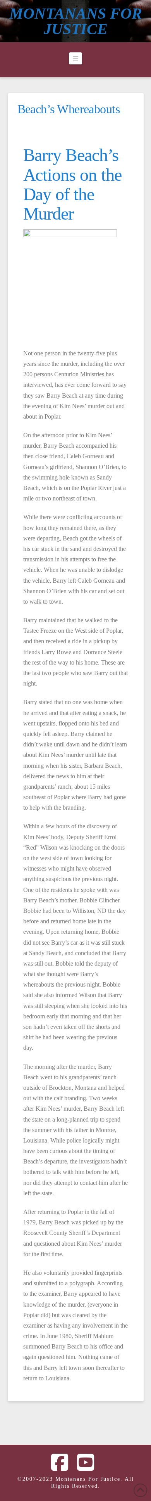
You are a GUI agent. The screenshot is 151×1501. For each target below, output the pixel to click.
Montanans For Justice (75, 21)
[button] (75, 58)
